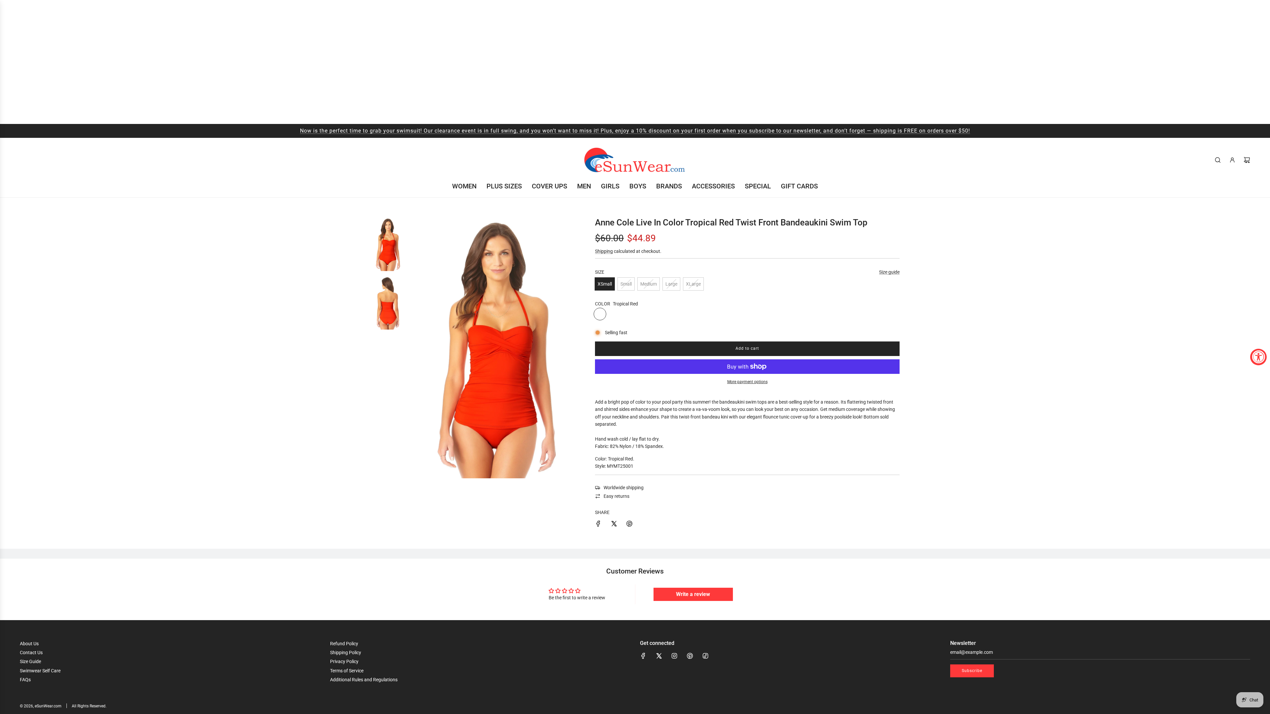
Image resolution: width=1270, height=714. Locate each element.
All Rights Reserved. (89, 706)
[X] (659, 656)
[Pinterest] (690, 656)
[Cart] (1247, 160)
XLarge (693, 284)
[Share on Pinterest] (629, 524)
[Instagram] (674, 656)
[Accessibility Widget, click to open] (1258, 357)
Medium (648, 284)
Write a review (693, 594)
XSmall (605, 284)
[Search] (1217, 160)
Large (671, 284)
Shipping (604, 251)
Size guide (889, 272)
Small (626, 284)
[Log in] (1232, 160)
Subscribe (972, 670)
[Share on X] (614, 524)
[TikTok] (705, 656)
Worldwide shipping (624, 487)
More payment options (747, 381)
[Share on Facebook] (598, 524)
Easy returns (616, 496)
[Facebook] (643, 656)
